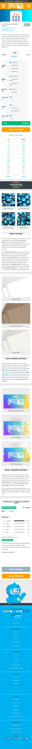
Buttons (16, 632)
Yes (12, 100)
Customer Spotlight (16, 680)
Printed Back (14, 92)
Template (8, 176)
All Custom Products (16, 645)
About (16, 676)
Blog (16, 690)
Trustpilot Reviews (16, 725)
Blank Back (14, 89)
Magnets (16, 635)
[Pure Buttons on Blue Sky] (19, 738)
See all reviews (16, 569)
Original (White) (15, 76)
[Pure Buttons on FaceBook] (12, 738)
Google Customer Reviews (16, 728)
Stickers (16, 638)
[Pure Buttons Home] (16, 6)
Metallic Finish (15, 71)
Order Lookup (16, 623)
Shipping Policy (16, 709)
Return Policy (16, 706)
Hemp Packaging (11, 375)
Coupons (16, 654)
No (12, 97)
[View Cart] (28, 6)
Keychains (16, 642)
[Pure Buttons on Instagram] (5, 738)
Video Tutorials (16, 664)
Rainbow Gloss (15, 68)
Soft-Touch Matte (15, 65)
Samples (24, 176)
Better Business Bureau (16, 732)
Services (16, 683)
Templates (16, 661)
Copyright (16, 699)
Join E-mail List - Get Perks (16, 668)
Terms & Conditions (16, 713)
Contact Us (16, 619)
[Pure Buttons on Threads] (9, 738)
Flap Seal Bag (14, 107)
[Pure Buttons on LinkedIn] (16, 738)
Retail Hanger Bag (15, 110)
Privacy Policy (16, 702)
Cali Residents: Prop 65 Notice (16, 716)
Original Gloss (15, 62)
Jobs (16, 687)
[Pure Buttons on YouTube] (26, 738)
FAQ (16, 657)
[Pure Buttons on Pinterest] (23, 738)
